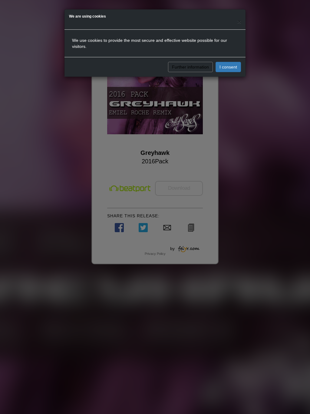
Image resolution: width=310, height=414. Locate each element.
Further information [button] (190, 67)
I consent (228, 67)
